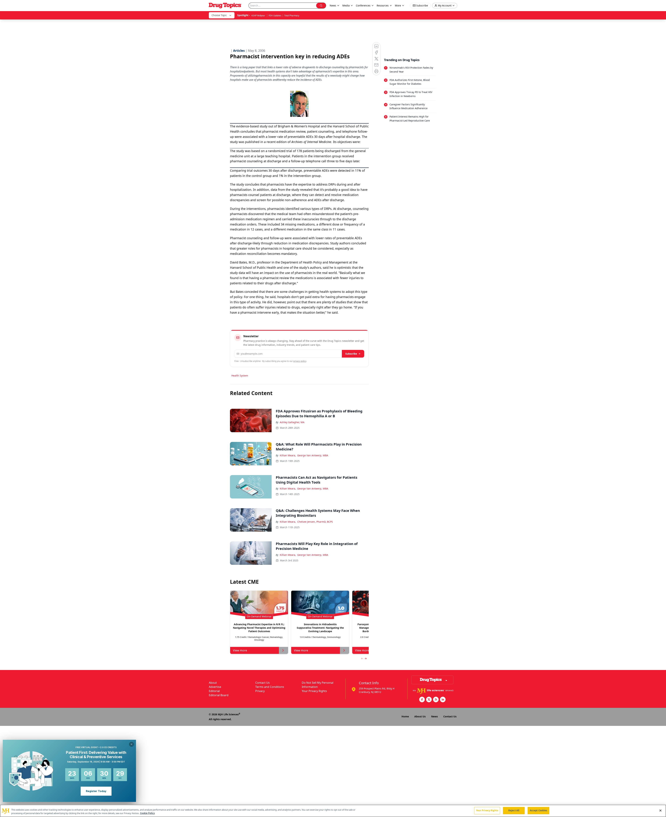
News (434, 716)
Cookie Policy (147, 813)
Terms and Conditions (269, 687)
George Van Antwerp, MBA (312, 455)
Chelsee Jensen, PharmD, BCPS (315, 521)
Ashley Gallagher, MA (292, 422)
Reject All (513, 810)
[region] (333, 811)
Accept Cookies (538, 810)
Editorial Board (218, 695)
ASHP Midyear (258, 15)
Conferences (363, 5)
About (213, 683)
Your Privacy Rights (314, 691)
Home (405, 716)
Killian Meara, (288, 455)
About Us (420, 716)
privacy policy (299, 361)
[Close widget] (131, 744)
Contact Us (262, 683)
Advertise (215, 687)
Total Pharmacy (291, 15)
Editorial (214, 691)
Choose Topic (219, 15)
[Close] (660, 810)
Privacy (260, 691)
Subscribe (351, 353)
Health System (239, 375)
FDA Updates (275, 15)
